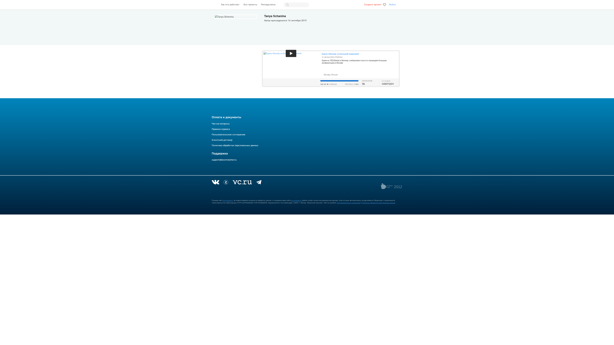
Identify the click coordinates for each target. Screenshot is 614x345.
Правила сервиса (221, 129)
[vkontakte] (215, 183)
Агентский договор (222, 140)
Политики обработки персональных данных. (378, 203)
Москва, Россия (330, 74)
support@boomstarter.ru (224, 160)
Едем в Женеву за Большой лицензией (340, 53)
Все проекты (250, 5)
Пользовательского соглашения (348, 203)
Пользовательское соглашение (228, 135)
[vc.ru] (242, 183)
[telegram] (259, 183)
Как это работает (230, 5)
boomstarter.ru (228, 200)
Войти (392, 5)
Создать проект (373, 5)
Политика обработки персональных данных (235, 145)
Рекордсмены (268, 5)
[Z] (226, 183)
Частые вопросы (221, 124)
